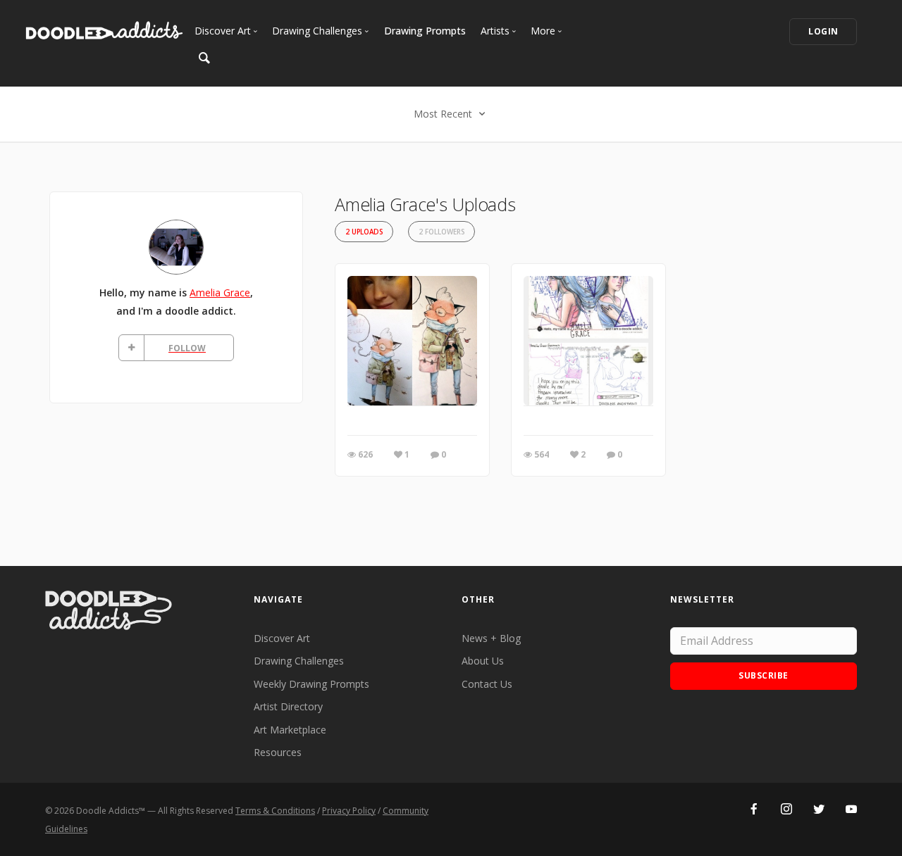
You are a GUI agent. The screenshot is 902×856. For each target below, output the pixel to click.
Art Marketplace (290, 729)
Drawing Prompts (425, 30)
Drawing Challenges (299, 660)
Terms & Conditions (275, 811)
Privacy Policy (349, 811)
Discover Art (282, 638)
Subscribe (764, 675)
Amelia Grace (220, 292)
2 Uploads (364, 232)
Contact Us (487, 684)
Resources (278, 752)
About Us (483, 660)
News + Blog (491, 638)
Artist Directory (288, 706)
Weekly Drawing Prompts (311, 684)
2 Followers (441, 232)
